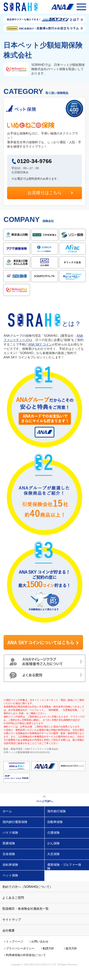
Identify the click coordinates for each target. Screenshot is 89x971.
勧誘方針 (48, 948)
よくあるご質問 (13, 897)
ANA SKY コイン (40, 344)
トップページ (14, 941)
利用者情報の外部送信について (26, 955)
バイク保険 (10, 832)
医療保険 (9, 843)
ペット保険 (10, 875)
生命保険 (9, 854)
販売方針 (71, 948)
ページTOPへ (44, 801)
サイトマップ (11, 919)
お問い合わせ (39, 941)
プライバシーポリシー (20, 948)
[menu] (81, 7)
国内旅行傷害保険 (15, 822)
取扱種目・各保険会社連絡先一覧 (25, 908)
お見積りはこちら (45, 192)
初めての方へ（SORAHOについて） (27, 887)
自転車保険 (10, 864)
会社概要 (8, 930)
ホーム (7, 811)
